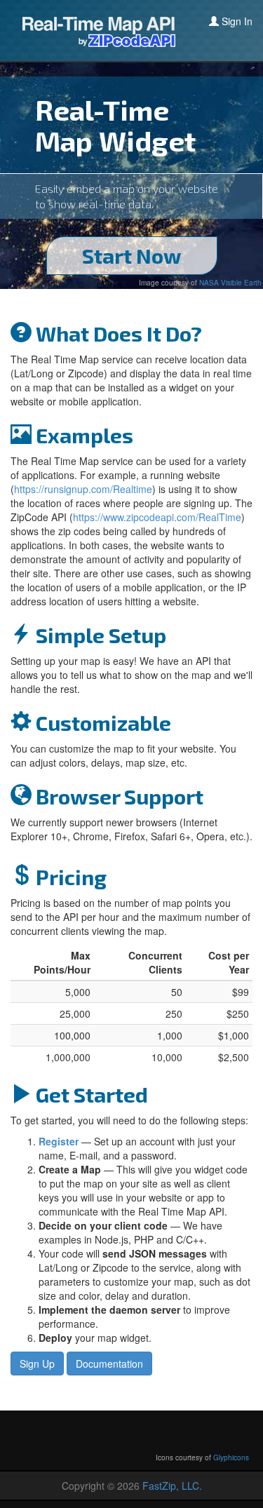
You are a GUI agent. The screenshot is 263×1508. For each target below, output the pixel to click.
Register (59, 1141)
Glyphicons (231, 1457)
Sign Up (37, 1363)
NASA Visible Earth (230, 283)
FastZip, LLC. (172, 1486)
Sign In (235, 21)
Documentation (109, 1363)
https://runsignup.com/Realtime (83, 489)
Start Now (132, 255)
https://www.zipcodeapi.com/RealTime (157, 517)
